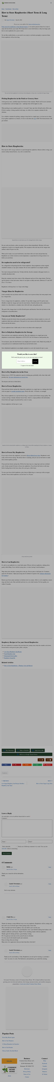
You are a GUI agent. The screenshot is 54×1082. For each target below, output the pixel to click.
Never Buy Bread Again (8, 1037)
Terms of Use (27, 1074)
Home (3, 9)
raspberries (4, 773)
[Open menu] (51, 3)
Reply (50, 867)
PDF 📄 (49, 760)
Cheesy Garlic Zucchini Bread (10, 1051)
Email (31, 841)
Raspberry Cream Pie (9, 658)
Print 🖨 (41, 760)
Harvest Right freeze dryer (33, 455)
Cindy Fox (10, 917)
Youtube (45, 1066)
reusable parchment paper (17, 391)
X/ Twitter (44, 1074)
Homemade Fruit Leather (10, 656)
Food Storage (8, 9)
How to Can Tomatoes (8, 1041)
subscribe (4, 848)
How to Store (15, 9)
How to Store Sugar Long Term (44, 782)
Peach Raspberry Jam (9, 654)
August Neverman (10, 20)
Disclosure (27, 1069)
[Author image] (3, 20)
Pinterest (44, 1071)
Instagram (44, 1069)
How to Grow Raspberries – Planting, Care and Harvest (18, 665)
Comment (5, 818)
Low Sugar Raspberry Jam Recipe (13, 652)
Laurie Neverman (14, 884)
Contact (27, 1077)
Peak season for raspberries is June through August (15, 26)
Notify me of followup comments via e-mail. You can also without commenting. (25, 847)
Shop (44, 1061)
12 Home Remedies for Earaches (10, 1044)
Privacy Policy (27, 1071)
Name (4, 841)
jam (35, 118)
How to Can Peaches (7, 1047)
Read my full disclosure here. (34, 24)
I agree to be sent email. (28, 365)
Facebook (44, 1063)
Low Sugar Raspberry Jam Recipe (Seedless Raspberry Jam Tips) (13, 783)
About (9, 1076)
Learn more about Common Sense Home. (30, 984)
